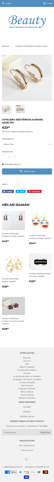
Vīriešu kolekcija (27, 395)
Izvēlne (8, 3)
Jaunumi (27, 361)
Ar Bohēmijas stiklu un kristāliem (27, 376)
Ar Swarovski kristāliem (27, 370)
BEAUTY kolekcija (27, 367)
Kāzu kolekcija (27, 385)
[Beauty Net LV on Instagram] (26, 460)
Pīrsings (27, 373)
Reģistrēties (45, 432)
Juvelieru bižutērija (27, 382)
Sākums (6, 46)
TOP (27, 364)
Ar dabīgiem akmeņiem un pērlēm (27, 379)
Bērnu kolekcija (27, 392)
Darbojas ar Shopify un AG (37, 467)
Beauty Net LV (15, 467)
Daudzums (7, 151)
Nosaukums (8, 139)
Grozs (49, 3)
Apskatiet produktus (27, 398)
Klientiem (27, 358)
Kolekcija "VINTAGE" (27, 389)
